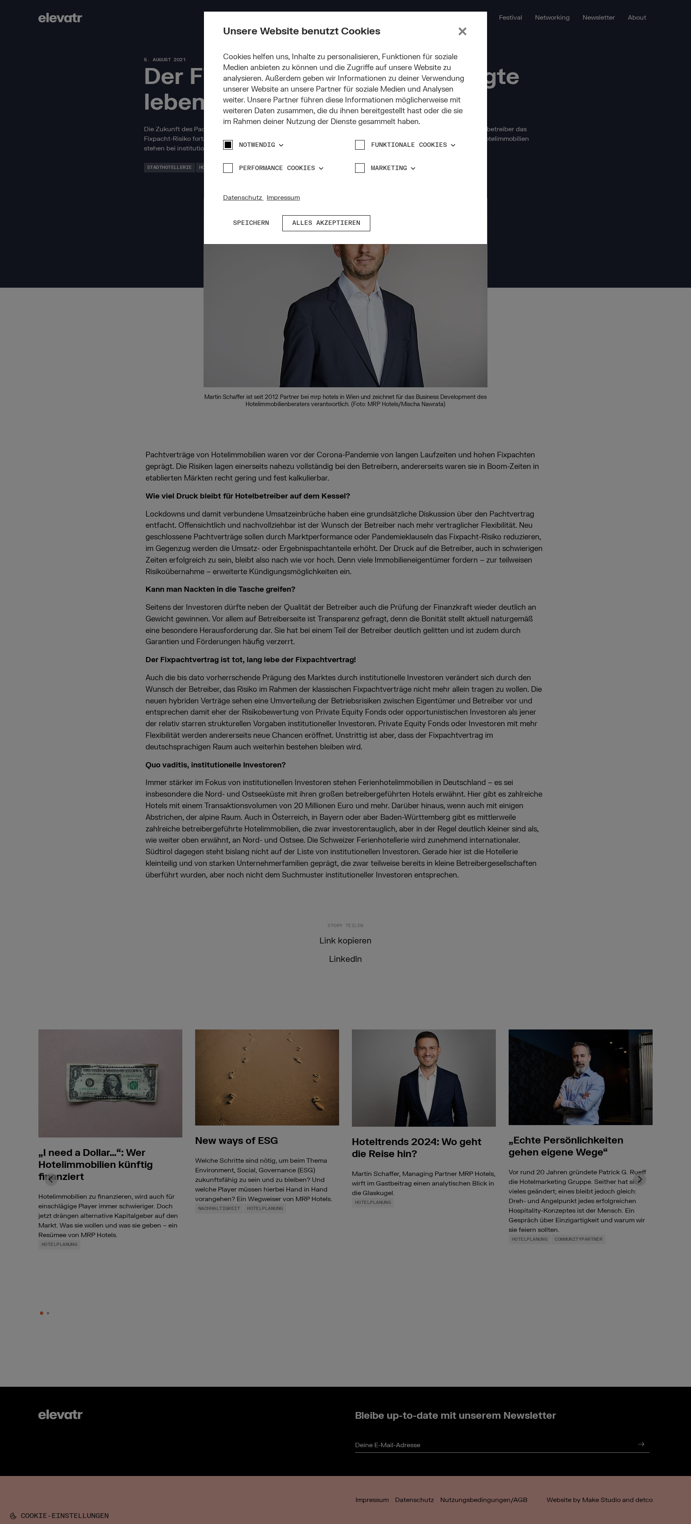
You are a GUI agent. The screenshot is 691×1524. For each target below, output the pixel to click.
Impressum (283, 198)
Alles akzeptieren (326, 223)
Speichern (251, 223)
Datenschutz (243, 198)
